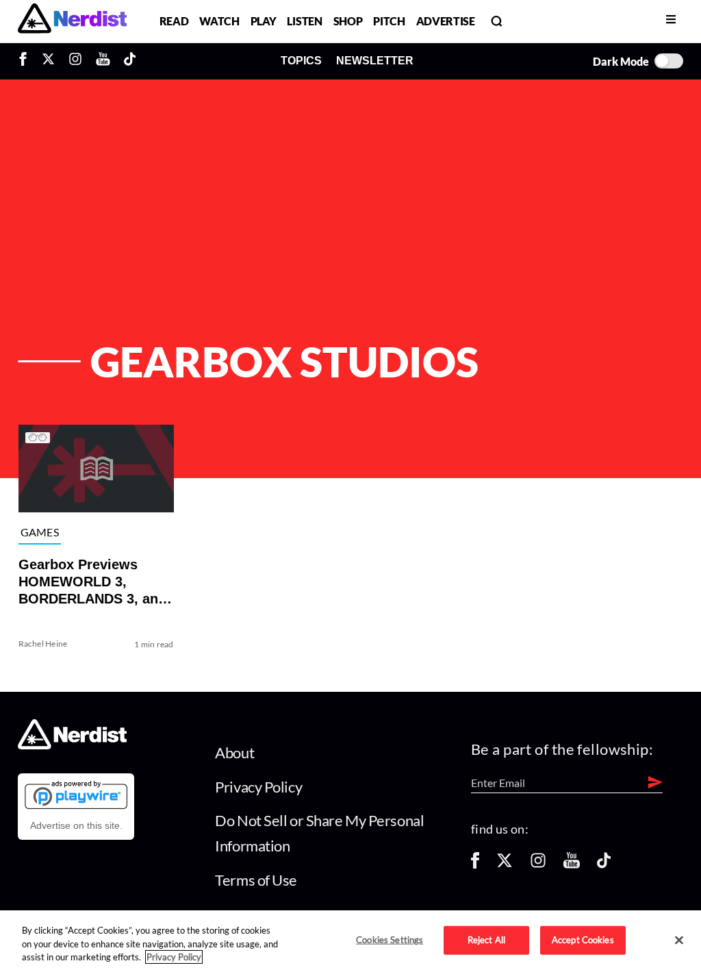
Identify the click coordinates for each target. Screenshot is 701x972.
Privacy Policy (258, 786)
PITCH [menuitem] (389, 20)
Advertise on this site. (76, 825)
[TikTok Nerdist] (129, 61)
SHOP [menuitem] (348, 20)
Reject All (486, 939)
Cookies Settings (389, 939)
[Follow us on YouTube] (571, 865)
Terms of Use (256, 880)
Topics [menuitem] (301, 60)
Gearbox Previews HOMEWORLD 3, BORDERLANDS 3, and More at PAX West (92, 582)
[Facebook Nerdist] (26, 61)
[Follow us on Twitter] (504, 865)
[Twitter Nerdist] (48, 61)
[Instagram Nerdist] (75, 61)
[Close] (679, 940)
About (234, 752)
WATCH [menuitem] (219, 20)
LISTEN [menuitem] (304, 20)
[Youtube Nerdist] (103, 61)
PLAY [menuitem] (264, 20)
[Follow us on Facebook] (475, 865)
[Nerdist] (72, 20)
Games (39, 531)
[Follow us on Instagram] (538, 865)
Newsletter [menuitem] (374, 60)
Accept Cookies (583, 939)
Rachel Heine (42, 643)
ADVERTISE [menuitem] (445, 20)
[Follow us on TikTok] (604, 865)
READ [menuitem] (174, 20)
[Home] (72, 745)
